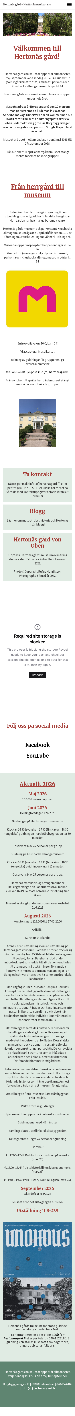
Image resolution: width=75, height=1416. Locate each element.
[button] (69, 4)
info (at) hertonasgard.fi (53, 372)
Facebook (37, 745)
